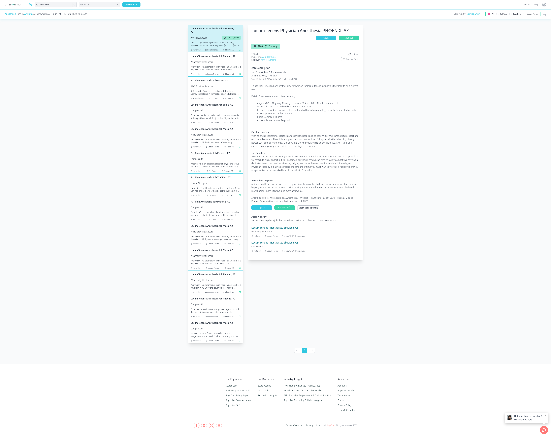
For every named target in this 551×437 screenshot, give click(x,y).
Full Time (503, 14)
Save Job (349, 37)
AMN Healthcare (268, 57)
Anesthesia (10, 13)
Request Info (284, 207)
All (493, 14)
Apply (326, 37)
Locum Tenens (532, 14)
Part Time (517, 14)
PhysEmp (331, 425)
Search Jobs (131, 4)
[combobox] (55, 4)
